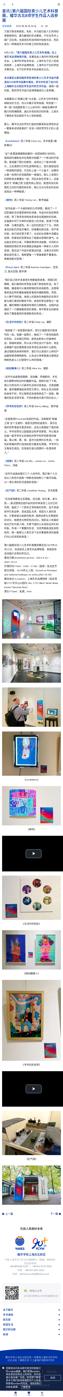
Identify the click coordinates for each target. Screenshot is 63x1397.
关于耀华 (8, 1309)
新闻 (5, 1334)
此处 (15, 1360)
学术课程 (8, 1314)
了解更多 (26, 1386)
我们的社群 (9, 1329)
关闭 (52, 1377)
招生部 (7, 1319)
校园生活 (8, 1324)
